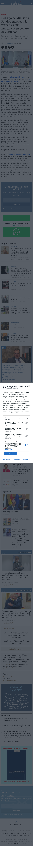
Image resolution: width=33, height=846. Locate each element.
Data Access (16, 459)
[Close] (29, 386)
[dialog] (16, 423)
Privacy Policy (26, 459)
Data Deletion (6, 459)
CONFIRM (10, 453)
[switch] (26, 423)
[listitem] (16, 418)
